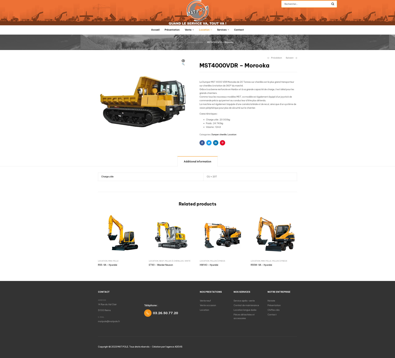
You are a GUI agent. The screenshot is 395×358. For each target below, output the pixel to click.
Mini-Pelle (113, 261)
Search (333, 4)
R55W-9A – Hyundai (261, 265)
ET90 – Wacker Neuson (161, 265)
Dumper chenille (195, 42)
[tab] (197, 161)
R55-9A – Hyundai (107, 265)
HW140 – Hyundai (209, 265)
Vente (187, 261)
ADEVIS (178, 346)
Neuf (161, 261)
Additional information (197, 161)
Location (178, 42)
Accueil (165, 42)
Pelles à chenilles (174, 261)
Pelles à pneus (217, 261)
